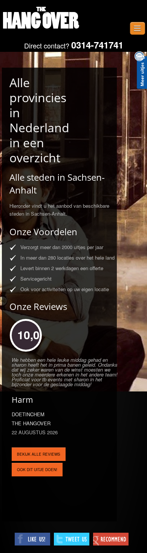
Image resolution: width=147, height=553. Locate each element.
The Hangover (31, 423)
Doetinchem (28, 414)
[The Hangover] (41, 19)
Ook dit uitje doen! (37, 469)
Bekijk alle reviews (38, 454)
